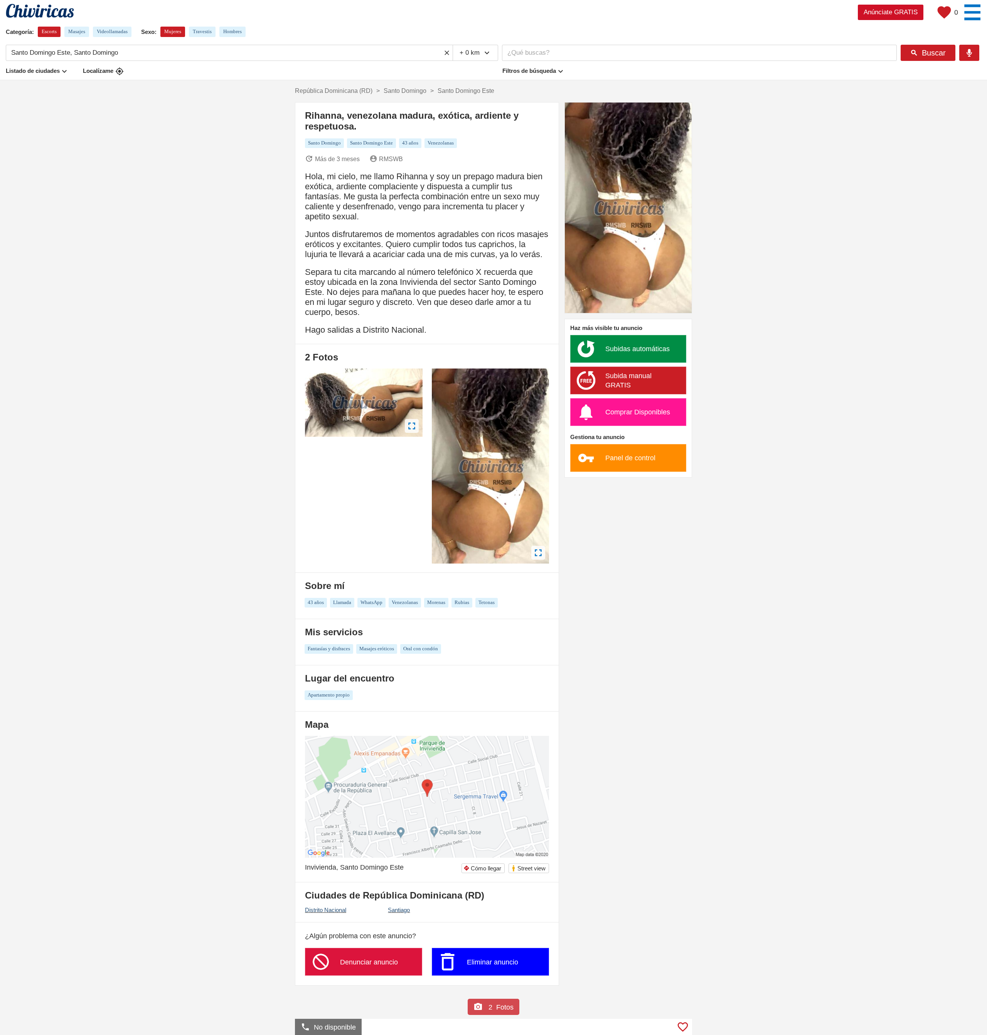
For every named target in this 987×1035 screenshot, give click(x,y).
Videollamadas (112, 31)
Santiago (399, 910)
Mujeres (172, 31)
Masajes (76, 31)
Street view (528, 868)
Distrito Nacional (325, 910)
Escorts (49, 31)
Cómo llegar (482, 868)
